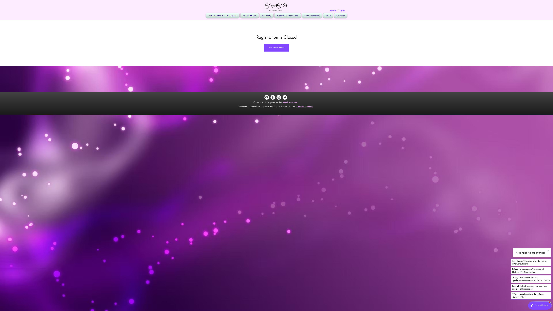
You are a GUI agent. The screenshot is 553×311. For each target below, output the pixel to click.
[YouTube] (266, 97)
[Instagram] (278, 97)
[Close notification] (549, 251)
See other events (276, 47)
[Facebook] (272, 97)
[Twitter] (285, 97)
